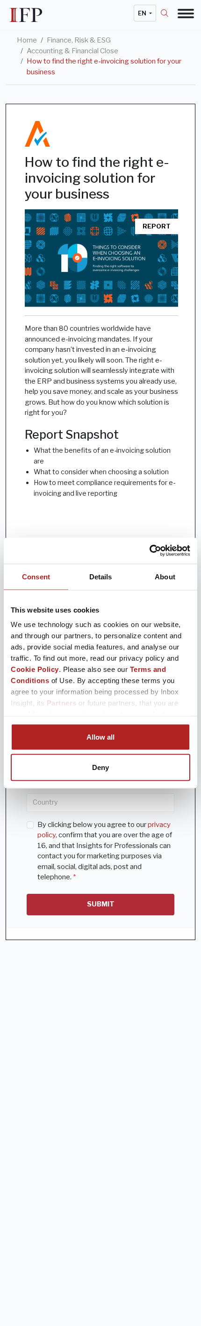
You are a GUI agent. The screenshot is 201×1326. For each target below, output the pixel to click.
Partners (62, 703)
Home (27, 40)
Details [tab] (100, 576)
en (143, 13)
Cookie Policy (35, 669)
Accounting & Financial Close (72, 51)
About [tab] (165, 576)
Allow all (100, 737)
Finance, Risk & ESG (79, 40)
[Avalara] (37, 134)
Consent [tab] (36, 576)
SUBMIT (101, 904)
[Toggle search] (169, 13)
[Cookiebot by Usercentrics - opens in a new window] (149, 551)
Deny (100, 767)
